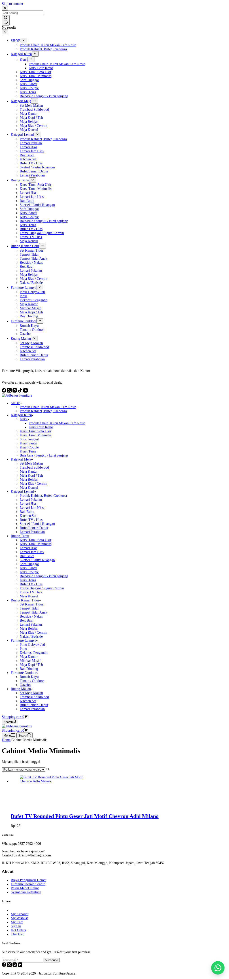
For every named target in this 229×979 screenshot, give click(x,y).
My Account (19, 914)
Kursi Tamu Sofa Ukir (35, 431)
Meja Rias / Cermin (33, 483)
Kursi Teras (28, 451)
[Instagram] (15, 966)
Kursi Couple (29, 447)
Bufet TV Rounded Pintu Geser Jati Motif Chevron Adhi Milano (85, 816)
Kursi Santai (28, 443)
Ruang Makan (21, 689)
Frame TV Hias (31, 592)
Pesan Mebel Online (25, 888)
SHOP (15, 403)
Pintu (23, 648)
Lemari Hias (28, 503)
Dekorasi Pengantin (33, 652)
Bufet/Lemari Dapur (34, 528)
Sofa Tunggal (29, 439)
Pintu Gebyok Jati (32, 644)
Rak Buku (27, 512)
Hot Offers (18, 930)
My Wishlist (19, 918)
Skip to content (12, 4)
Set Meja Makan (31, 463)
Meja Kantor (29, 471)
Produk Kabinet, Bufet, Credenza (43, 411)
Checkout (17, 934)
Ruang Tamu (20, 536)
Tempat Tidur (29, 608)
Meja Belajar (29, 479)
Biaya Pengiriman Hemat (28, 880)
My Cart (17, 922)
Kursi (24, 419)
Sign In (16, 926)
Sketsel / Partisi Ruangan (37, 524)
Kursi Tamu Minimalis (35, 435)
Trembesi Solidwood (34, 467)
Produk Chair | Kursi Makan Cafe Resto (48, 407)
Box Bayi (26, 620)
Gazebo (25, 685)
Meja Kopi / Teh (31, 475)
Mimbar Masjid (30, 661)
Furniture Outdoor (23, 673)
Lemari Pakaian (31, 499)
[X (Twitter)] (10, 966)
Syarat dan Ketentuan (26, 892)
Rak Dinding (29, 669)
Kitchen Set (28, 516)
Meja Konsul (29, 487)
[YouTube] (20, 966)
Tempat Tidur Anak (33, 612)
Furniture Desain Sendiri (28, 884)
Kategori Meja (21, 459)
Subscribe (51, 960)
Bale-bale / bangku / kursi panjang (44, 455)
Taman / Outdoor (32, 681)
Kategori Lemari (22, 491)
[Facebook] (4, 966)
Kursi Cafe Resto (41, 427)
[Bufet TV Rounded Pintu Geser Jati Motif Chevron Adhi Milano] (53, 781)
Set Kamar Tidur (31, 604)
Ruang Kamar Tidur (25, 600)
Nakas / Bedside (31, 636)
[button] (218, 968)
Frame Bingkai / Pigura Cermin (42, 588)
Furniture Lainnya (23, 640)
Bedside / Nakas (31, 616)
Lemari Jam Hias (32, 508)
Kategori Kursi (21, 415)
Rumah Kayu (29, 677)
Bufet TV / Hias (31, 520)
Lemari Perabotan (32, 532)
